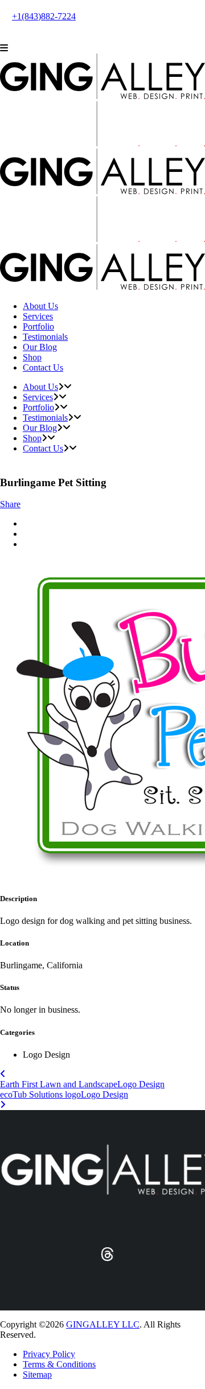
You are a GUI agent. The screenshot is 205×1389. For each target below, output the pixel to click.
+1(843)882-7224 (44, 16)
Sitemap (37, 1374)
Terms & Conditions (59, 1364)
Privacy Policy (49, 1354)
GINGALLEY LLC (103, 1324)
